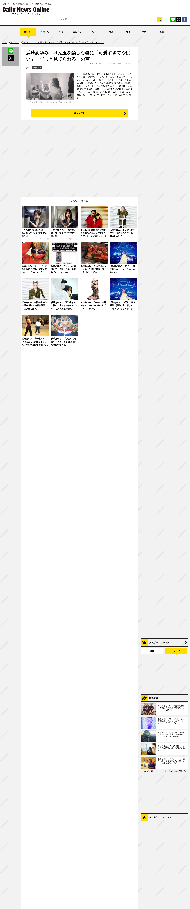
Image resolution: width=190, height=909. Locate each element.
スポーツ (44, 32)
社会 (61, 32)
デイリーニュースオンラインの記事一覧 (166, 771)
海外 (111, 32)
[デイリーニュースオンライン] (26, 9)
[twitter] (178, 19)
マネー (145, 32)
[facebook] (184, 19)
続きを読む (79, 113)
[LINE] (173, 19)
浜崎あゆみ (37, 68)
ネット (95, 32)
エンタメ (28, 32)
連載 (162, 32)
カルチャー (78, 32)
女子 (128, 32)
